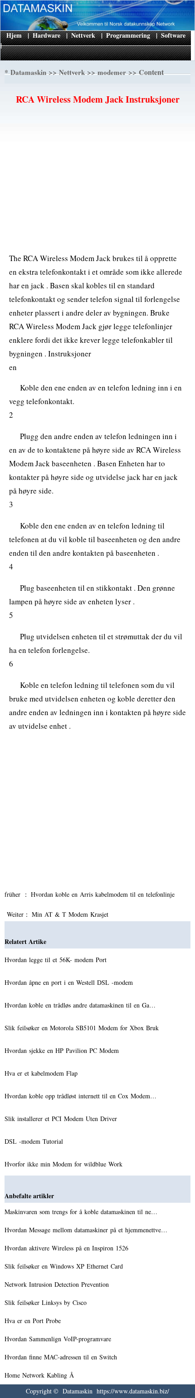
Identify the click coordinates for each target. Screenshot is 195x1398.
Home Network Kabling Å (40, 1375)
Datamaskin (28, 72)
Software (173, 35)
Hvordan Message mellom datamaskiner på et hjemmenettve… (86, 1229)
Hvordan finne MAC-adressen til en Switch (62, 1357)
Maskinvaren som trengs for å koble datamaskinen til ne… (81, 1211)
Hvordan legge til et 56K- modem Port (57, 959)
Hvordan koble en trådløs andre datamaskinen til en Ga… (80, 1005)
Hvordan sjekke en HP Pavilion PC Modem (63, 1050)
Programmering (128, 35)
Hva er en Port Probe (34, 1320)
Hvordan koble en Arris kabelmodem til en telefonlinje (104, 894)
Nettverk (83, 35)
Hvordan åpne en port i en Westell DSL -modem (70, 982)
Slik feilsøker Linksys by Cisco (47, 1302)
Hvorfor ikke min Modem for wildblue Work (65, 1164)
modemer (112, 72)
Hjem (14, 35)
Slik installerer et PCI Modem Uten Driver (62, 1118)
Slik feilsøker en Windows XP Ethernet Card (65, 1266)
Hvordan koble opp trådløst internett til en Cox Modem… (80, 1096)
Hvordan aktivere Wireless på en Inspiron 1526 (68, 1248)
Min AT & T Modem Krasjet (71, 914)
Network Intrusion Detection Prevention (58, 1284)
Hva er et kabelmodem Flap (42, 1073)
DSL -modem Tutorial (35, 1141)
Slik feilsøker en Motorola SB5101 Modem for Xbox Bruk (83, 1027)
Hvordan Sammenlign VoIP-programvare (59, 1338)
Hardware (46, 35)
